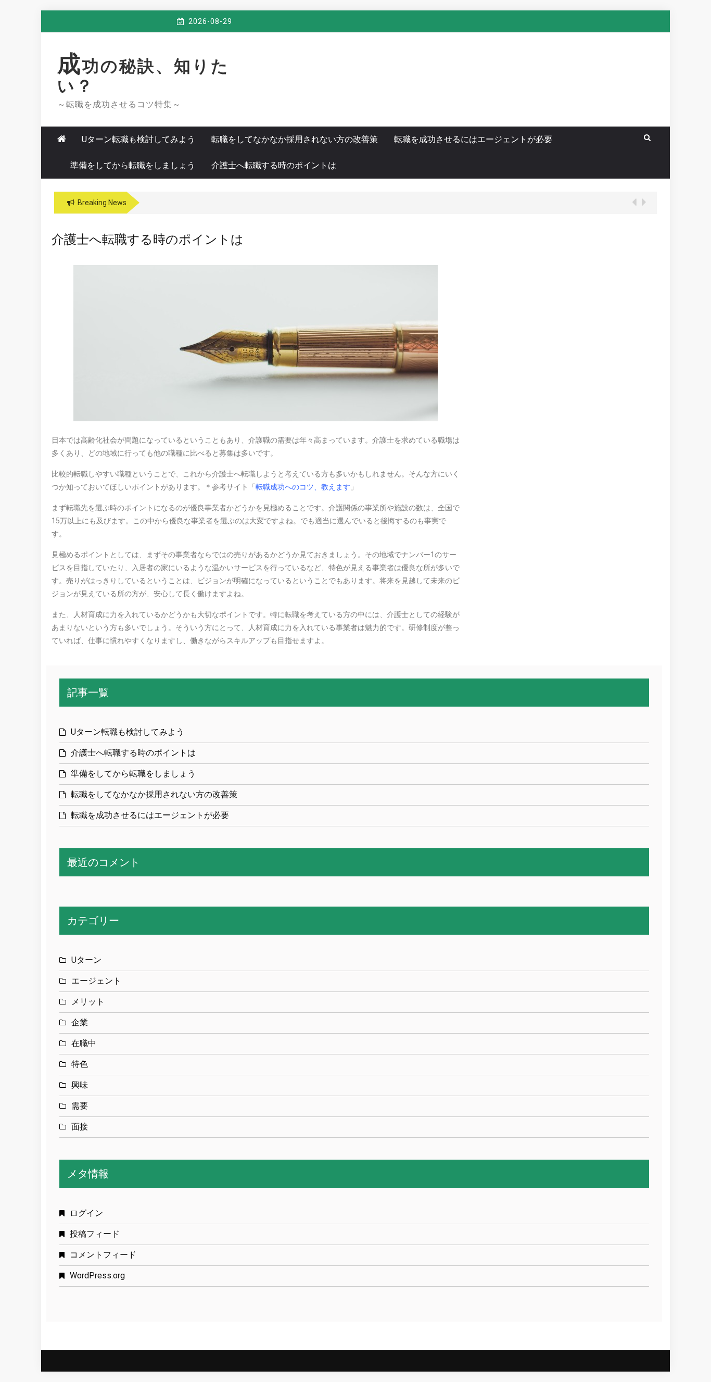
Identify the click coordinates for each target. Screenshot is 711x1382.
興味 (79, 1085)
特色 (79, 1064)
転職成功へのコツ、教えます (303, 487)
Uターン (86, 960)
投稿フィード (95, 1234)
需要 (79, 1106)
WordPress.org (97, 1275)
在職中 (83, 1043)
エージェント (96, 981)
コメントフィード (103, 1255)
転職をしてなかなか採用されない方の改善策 (294, 139)
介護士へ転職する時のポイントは (273, 165)
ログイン (86, 1213)
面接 (79, 1127)
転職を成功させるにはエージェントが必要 (473, 139)
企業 (79, 1022)
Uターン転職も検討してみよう (138, 139)
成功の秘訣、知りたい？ (143, 76)
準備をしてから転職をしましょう (132, 165)
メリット (88, 1002)
